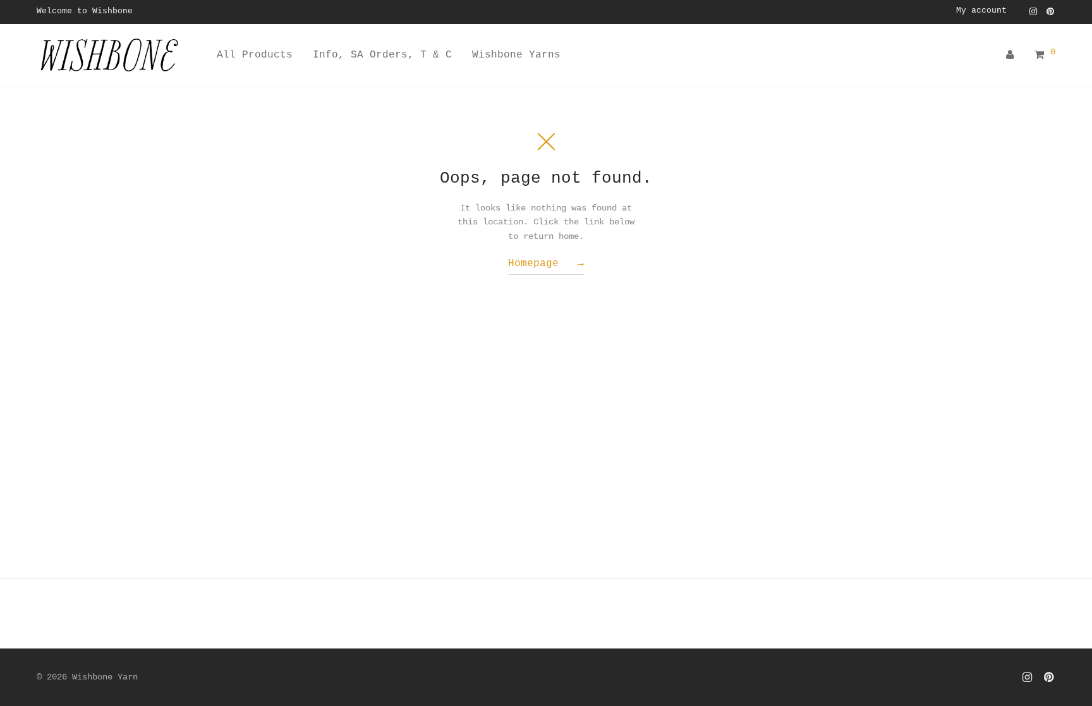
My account (981, 11)
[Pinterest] (1050, 11)
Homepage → (546, 263)
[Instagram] (1033, 11)
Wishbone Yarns (516, 55)
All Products (255, 55)
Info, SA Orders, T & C (382, 55)
